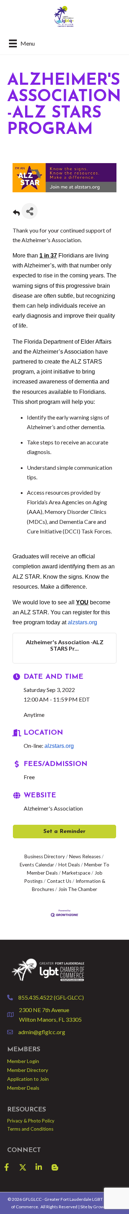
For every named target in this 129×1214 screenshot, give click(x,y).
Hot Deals (69, 864)
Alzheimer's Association (53, 808)
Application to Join (28, 1079)
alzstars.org (82, 622)
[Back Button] (16, 213)
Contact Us (59, 881)
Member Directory (27, 1070)
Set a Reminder (64, 831)
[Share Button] (30, 211)
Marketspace (76, 873)
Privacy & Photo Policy (30, 1121)
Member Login (23, 1061)
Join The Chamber (77, 889)
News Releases (85, 856)
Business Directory (44, 856)
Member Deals (23, 1088)
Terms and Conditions (30, 1129)
